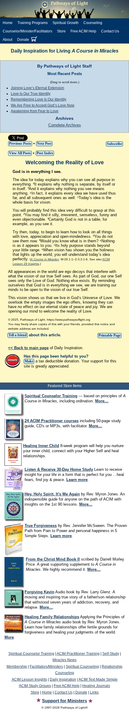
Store (61, 31)
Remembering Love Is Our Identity (38, 99)
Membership (17, 666)
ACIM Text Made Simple (98, 679)
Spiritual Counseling (82, 666)
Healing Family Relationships (52, 617)
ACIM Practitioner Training (78, 654)
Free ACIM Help (83, 31)
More (9, 637)
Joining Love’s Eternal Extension (37, 88)
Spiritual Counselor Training (31, 654)
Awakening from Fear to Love (34, 111)
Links (94, 692)
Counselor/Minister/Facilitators (27, 31)
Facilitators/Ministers (46, 666)
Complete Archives (64, 125)
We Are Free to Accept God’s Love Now (42, 105)
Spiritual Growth (65, 23)
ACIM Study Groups (35, 686)
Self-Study (110, 654)
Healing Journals (96, 686)
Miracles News (64, 660)
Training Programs (32, 23)
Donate (23, 40)
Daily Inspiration (63, 679)
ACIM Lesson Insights (29, 679)
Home (8, 23)
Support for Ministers (64, 700)
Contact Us (110, 31)
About (7, 40)
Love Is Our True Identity (30, 94)
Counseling (92, 23)
